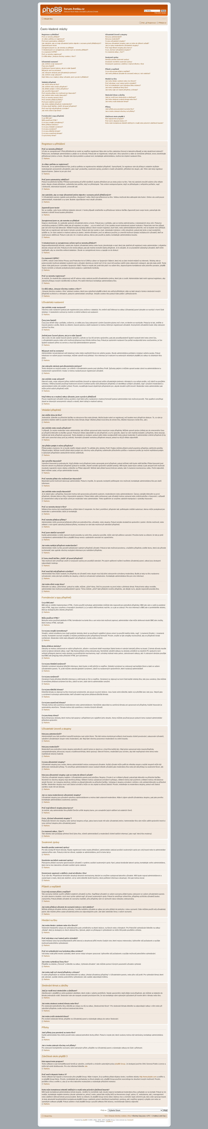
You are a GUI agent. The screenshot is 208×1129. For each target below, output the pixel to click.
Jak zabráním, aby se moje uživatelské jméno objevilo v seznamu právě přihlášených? (71, 43)
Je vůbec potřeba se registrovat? (53, 39)
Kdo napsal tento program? (114, 118)
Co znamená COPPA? (49, 52)
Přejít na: (104, 1110)
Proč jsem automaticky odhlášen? (53, 41)
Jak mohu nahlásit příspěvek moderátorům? (57, 104)
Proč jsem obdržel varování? (52, 102)
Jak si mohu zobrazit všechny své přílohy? (120, 111)
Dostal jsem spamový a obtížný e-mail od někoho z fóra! (124, 64)
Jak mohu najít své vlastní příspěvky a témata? (121, 90)
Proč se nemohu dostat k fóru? (52, 97)
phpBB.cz (109, 1121)
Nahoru (47, 159)
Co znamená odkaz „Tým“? (114, 52)
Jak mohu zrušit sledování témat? (116, 101)
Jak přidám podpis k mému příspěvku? (55, 89)
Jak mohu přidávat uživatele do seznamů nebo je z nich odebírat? (127, 73)
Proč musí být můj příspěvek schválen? (55, 108)
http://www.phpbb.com (148, 1077)
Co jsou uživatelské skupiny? (115, 41)
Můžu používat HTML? (49, 120)
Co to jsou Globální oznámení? (52, 127)
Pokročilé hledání (160, 13)
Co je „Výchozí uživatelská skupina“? (118, 50)
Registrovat (152, 23)
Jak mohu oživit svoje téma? (51, 110)
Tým (106, 1116)
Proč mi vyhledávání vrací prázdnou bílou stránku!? (123, 85)
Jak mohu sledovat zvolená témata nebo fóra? (121, 99)
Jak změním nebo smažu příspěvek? (54, 86)
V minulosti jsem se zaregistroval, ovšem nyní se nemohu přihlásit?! (65, 50)
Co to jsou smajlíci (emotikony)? (53, 122)
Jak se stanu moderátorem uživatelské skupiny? (122, 45)
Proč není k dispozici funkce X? (116, 121)
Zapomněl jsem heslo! (49, 45)
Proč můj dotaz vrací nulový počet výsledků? (120, 83)
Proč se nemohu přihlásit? (51, 37)
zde (86, 1066)
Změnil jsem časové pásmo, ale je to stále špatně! (59, 68)
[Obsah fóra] (52, 9)
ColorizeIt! (130, 1120)
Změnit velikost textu (164, 18)
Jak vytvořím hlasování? (50, 91)
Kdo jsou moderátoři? (112, 39)
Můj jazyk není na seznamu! (51, 70)
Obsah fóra (48, 19)
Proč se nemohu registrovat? (52, 54)
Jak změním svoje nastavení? (52, 64)
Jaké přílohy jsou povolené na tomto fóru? (119, 109)
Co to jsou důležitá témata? (51, 131)
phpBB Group (120, 1064)
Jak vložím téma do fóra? (50, 84)
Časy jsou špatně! (48, 66)
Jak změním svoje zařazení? (52, 75)
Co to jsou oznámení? (49, 129)
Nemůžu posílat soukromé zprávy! (117, 59)
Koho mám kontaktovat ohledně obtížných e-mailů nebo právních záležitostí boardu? (134, 123)
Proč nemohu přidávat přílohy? (52, 100)
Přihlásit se (162, 23)
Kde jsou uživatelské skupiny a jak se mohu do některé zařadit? (127, 43)
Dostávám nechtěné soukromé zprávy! (118, 62)
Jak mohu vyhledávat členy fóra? (116, 87)
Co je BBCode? (47, 118)
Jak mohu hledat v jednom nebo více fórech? (120, 81)
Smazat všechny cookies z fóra (120, 1116)
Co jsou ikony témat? (49, 135)
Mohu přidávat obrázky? (50, 124)
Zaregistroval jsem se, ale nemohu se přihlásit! (58, 48)
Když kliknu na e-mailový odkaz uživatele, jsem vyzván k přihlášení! (65, 77)
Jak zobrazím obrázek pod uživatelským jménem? (59, 72)
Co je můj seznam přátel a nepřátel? (117, 71)
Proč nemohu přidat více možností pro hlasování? (59, 93)
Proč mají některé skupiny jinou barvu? (118, 48)
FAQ (143, 23)
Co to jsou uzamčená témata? (52, 133)
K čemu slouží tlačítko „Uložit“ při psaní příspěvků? (59, 106)
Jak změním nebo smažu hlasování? (54, 95)
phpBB (85, 1120)
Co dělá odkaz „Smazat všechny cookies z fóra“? (59, 56)
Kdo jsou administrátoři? (113, 37)
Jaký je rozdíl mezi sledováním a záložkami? (120, 97)
